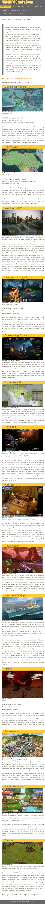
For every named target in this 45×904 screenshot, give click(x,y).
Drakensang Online (16, 335)
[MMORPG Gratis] (19, 4)
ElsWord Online (14, 786)
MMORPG (30, 6)
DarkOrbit (10, 426)
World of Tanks (13, 208)
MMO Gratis (5, 6)
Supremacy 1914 (14, 382)
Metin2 (8, 668)
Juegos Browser (7, 13)
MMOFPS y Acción (18, 6)
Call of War (11, 146)
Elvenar (9, 840)
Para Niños (5, 10)
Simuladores (16, 10)
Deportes (26, 10)
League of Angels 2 (16, 277)
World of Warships (15, 595)
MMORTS (38, 6)
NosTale (9, 484)
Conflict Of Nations (16, 86)
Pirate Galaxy (12, 545)
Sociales (19, 13)
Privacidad (14, 901)
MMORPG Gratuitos (16, 894)
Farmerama (11, 731)
